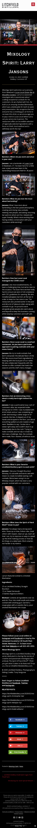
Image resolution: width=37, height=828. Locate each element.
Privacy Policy (19, 812)
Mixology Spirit (13, 766)
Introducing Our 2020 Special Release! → (21, 781)
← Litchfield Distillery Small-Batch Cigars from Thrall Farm (17, 776)
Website (13, 646)
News (21, 766)
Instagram (6, 638)
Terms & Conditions (8, 812)
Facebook (18, 638)
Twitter (24, 683)
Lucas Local (28, 163)
